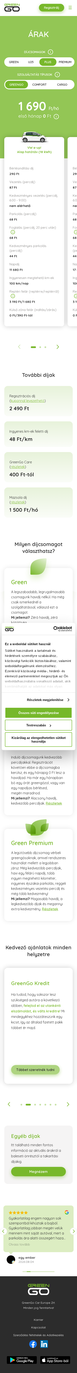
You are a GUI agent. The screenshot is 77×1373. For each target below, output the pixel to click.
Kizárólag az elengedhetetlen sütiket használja (39, 739)
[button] (73, 1231)
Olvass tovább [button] (19, 1244)
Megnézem (38, 1171)
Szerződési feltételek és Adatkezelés (38, 1335)
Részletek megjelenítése (45, 700)
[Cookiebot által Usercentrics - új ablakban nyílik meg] (54, 629)
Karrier (38, 1320)
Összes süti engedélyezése (38, 712)
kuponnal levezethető (27, 401)
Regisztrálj (51, 8)
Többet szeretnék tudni (35, 1070)
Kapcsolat (38, 1327)
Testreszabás (36, 725)
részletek (18, 467)
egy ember (26, 1258)
